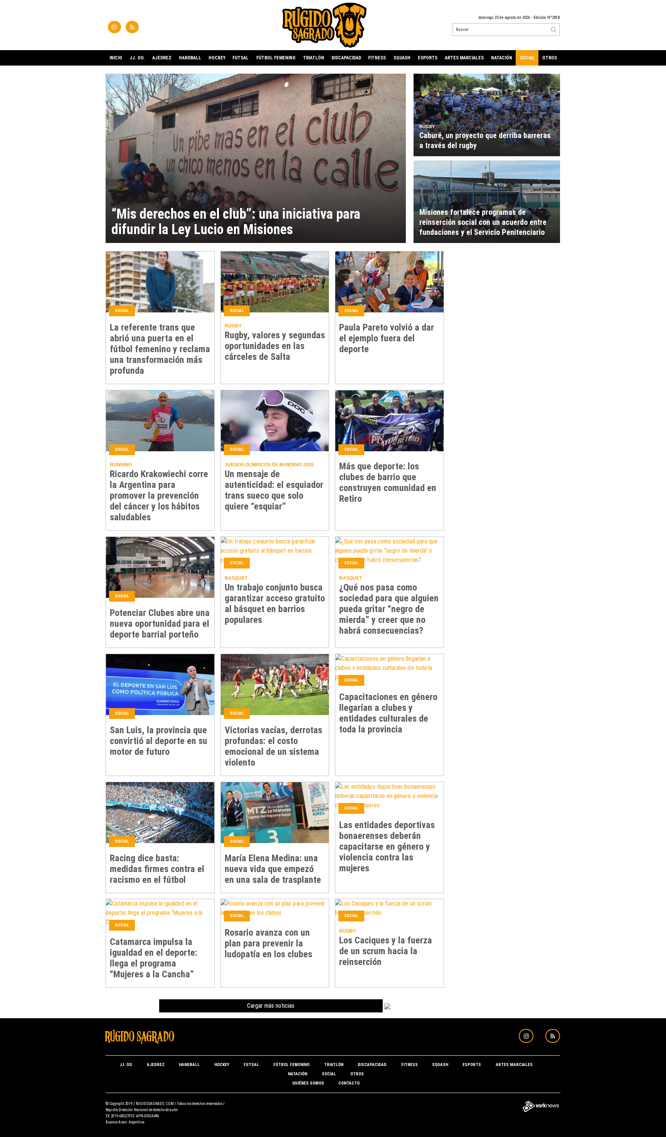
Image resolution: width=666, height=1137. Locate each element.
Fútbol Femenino (276, 58)
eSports (427, 58)
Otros (549, 58)
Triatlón (313, 58)
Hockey (217, 58)
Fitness (377, 58)
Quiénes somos (308, 1083)
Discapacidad (346, 58)
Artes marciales (464, 58)
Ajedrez (162, 58)
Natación (501, 58)
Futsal (240, 58)
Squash (402, 58)
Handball (190, 58)
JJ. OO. (137, 58)
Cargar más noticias (270, 1005)
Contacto (349, 1083)
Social (527, 58)
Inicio (115, 58)
